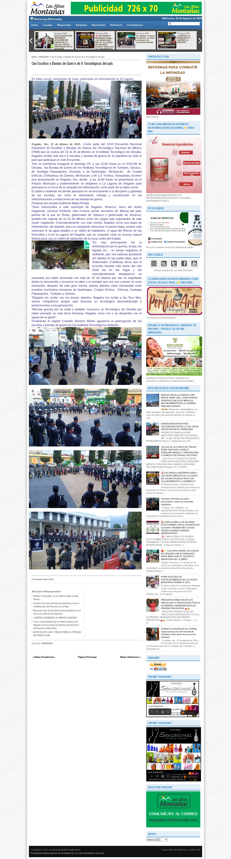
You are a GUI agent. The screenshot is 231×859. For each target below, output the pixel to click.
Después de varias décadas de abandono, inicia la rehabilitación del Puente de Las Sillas (56, 605)
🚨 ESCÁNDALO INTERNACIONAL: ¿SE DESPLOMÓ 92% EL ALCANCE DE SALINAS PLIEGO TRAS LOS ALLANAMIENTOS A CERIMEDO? (95, 43)
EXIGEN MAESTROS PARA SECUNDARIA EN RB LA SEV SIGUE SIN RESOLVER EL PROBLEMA (180, 426)
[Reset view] (162, 711)
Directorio (116, 24)
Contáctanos (135, 24)
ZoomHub (190, 712)
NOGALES (44, 57)
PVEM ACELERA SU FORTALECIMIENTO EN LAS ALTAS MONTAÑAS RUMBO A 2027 (179, 580)
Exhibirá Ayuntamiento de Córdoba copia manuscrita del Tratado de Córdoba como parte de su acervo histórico (179, 633)
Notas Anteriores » (130, 657)
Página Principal (87, 657)
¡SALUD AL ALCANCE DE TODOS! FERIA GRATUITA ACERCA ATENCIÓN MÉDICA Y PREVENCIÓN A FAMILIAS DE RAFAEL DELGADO (179, 451)
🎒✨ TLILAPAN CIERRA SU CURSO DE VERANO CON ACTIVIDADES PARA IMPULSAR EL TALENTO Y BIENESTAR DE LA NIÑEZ (180, 555)
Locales (48, 24)
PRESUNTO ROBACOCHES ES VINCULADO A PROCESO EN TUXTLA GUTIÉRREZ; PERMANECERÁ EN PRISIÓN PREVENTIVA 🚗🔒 (180, 604)
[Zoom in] (157, 711)
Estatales (81, 24)
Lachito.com (194, 850)
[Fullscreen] (168, 711)
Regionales (64, 24)
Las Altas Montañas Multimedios (64, 850)
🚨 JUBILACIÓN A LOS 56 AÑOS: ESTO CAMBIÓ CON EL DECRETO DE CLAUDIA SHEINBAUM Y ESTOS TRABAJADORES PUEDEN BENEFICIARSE (180, 528)
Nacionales (99, 24)
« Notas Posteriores (43, 657)
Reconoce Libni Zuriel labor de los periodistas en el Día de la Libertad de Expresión (57, 612)
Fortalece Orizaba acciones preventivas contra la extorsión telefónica (177, 502)
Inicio (34, 24)
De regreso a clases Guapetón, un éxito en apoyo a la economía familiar (145, 39)
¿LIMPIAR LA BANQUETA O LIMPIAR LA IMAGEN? (184, 39)
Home (34, 57)
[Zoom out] (151, 711)
